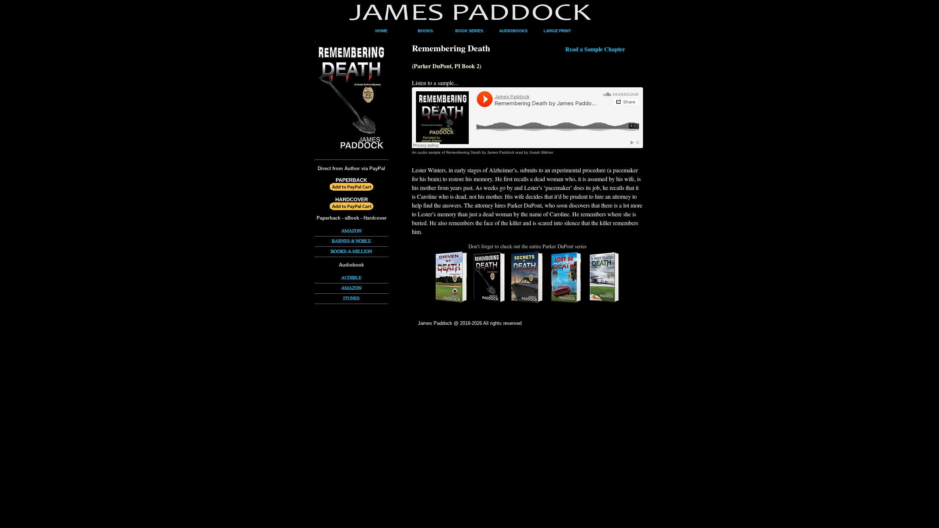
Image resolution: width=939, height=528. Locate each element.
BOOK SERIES (469, 31)
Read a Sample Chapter (595, 49)
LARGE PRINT (557, 31)
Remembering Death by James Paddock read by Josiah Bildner (499, 152)
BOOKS (425, 31)
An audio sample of (429, 152)
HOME (381, 31)
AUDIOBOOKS (513, 31)
